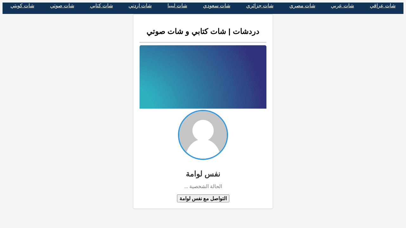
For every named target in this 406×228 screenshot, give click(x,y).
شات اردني (140, 5)
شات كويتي (22, 5)
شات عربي (342, 5)
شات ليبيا (177, 5)
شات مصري (302, 5)
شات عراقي (383, 5)
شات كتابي (101, 5)
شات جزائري (259, 5)
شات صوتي (62, 5)
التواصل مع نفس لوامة (203, 198)
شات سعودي (216, 5)
